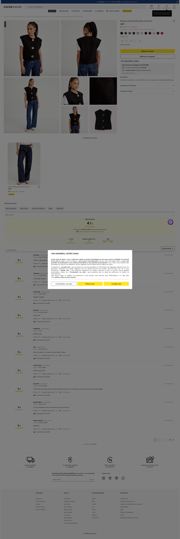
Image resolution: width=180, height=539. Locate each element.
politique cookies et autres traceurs (65, 277)
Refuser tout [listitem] (90, 284)
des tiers (113, 267)
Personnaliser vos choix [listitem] (64, 284)
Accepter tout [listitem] (116, 284)
